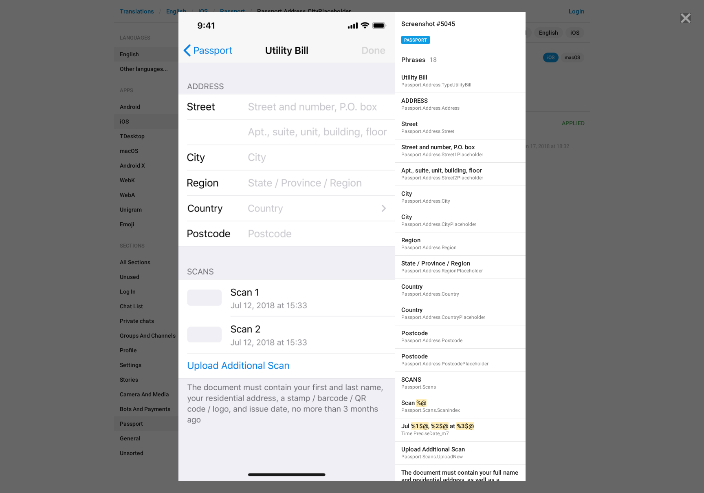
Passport (415, 40)
